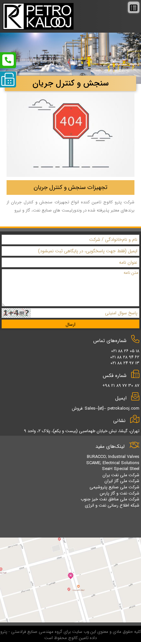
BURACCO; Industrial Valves (113, 456)
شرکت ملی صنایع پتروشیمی (114, 487)
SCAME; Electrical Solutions (112, 463)
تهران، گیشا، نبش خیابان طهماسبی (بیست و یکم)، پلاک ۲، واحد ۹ (81, 431)
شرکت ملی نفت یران (121, 475)
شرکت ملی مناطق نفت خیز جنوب (110, 499)
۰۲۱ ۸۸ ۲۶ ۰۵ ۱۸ (125, 351)
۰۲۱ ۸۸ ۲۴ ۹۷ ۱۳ (125, 363)
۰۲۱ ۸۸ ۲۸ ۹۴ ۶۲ (124, 357)
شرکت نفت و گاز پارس (119, 493)
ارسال (70, 324)
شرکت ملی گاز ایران (122, 481)
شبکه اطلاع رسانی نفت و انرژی (112, 505)
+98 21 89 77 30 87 (120, 385)
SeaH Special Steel (120, 468)
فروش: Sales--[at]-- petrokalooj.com (105, 408)
